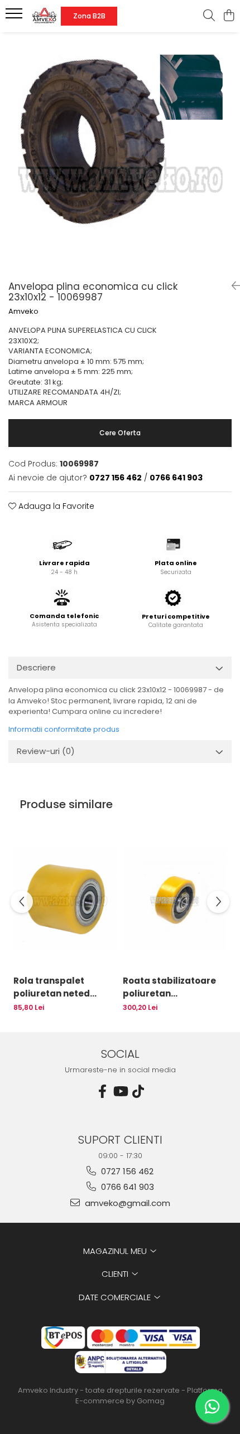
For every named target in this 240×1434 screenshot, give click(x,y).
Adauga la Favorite (55, 506)
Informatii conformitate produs (63, 729)
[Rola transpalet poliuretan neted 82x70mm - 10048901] (65, 899)
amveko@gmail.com (126, 1203)
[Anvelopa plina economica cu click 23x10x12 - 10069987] (120, 152)
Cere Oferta (120, 433)
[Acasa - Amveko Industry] (44, 16)
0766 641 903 (126, 1187)
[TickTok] (138, 1091)
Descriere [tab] (36, 667)
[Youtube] (120, 1091)
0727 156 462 (126, 1171)
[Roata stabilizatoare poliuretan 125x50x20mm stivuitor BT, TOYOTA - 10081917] (175, 899)
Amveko (23, 312)
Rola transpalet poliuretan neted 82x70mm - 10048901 (60, 987)
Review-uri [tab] (46, 751)
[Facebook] (102, 1091)
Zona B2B (89, 16)
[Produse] (15, 16)
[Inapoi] (231, 286)
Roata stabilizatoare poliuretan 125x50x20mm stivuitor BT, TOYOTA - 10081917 (174, 987)
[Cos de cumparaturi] (228, 16)
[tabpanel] (120, 152)
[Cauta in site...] (209, 16)
